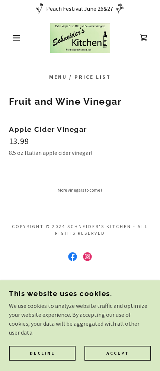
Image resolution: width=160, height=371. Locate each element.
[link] (80, 38)
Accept (117, 353)
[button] (12, 37)
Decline (42, 353)
